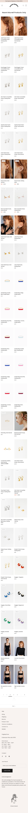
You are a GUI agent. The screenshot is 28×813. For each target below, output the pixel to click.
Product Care (5, 721)
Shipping (4, 717)
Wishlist (4, 729)
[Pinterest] (9, 756)
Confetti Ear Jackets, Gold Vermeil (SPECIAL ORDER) (6, 462)
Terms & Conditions (7, 724)
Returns (4, 719)
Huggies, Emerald (5, 631)
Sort (13, 706)
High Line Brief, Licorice (19, 686)
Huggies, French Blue (5, 605)
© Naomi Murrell (14, 806)
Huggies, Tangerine (18, 577)
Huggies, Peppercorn (19, 605)
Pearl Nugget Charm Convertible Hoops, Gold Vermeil (19, 69)
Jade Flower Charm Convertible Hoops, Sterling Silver (5, 39)
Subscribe (7, 770)
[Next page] (14, 698)
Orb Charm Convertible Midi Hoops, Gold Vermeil (19, 492)
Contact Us (5, 726)
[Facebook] (2, 756)
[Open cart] (26, 5)
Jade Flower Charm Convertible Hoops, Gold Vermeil (18, 39)
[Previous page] (3, 695)
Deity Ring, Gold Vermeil (6, 432)
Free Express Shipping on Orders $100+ (14, 1)
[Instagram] (5, 756)
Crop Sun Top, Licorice (19, 658)
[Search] (23, 5)
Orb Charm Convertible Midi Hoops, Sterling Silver (6, 521)
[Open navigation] (2, 5)
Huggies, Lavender (18, 631)
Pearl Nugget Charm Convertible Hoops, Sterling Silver (5, 69)
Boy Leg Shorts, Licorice (6, 686)
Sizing (3, 714)
